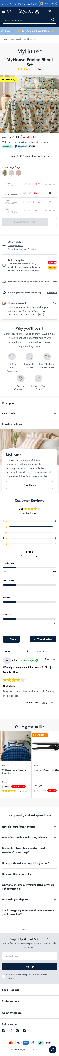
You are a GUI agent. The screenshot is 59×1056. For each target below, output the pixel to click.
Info (55, 281)
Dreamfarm (39, 766)
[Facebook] (3, 1030)
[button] (52, 222)
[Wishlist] (9, 11)
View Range (29, 484)
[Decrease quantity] (46, 184)
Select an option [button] (25, 221)
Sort (29, 650)
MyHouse (7, 766)
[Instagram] (10, 1030)
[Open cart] (55, 11)
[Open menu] (3, 11)
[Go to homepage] (29, 11)
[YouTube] (24, 1030)
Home (4, 39)
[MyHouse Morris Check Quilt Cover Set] (15, 746)
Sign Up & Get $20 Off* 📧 (20, 3)
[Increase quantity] (53, 184)
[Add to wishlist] (27, 734)
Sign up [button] (29, 966)
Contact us (52, 292)
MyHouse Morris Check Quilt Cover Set (15, 771)
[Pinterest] (17, 1030)
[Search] (53, 20)
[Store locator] (49, 11)
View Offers (48, 3)
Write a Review (46, 640)
